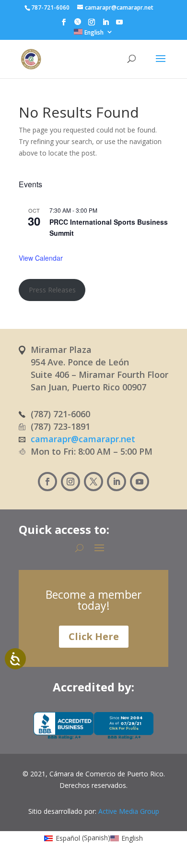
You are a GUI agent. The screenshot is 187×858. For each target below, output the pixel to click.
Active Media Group (128, 811)
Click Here (94, 636)
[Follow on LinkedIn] (116, 481)
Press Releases (52, 289)
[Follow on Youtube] (139, 481)
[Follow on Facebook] (47, 481)
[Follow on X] (93, 481)
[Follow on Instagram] (70, 481)
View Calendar (41, 258)
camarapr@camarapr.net (83, 439)
